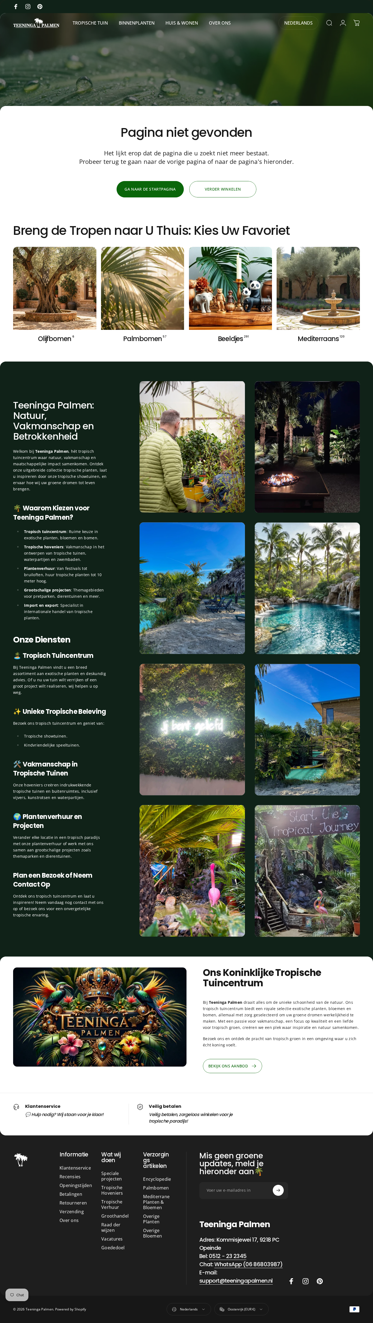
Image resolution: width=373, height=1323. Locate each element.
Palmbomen (156, 1188)
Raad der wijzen (110, 1227)
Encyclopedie (157, 1179)
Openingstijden (76, 1185)
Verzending (72, 1211)
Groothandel (115, 1216)
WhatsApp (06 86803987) (248, 1264)
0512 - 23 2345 (228, 1256)
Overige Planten (151, 1219)
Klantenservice (75, 1168)
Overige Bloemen (152, 1233)
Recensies (70, 1176)
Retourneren (73, 1203)
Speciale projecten (111, 1176)
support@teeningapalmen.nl (236, 1280)
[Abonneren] (278, 1190)
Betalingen (71, 1194)
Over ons (69, 1220)
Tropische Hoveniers (112, 1190)
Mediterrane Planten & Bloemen (156, 1202)
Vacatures (112, 1239)
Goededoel (113, 1247)
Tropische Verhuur (112, 1204)
